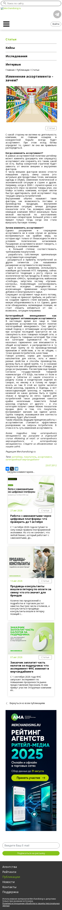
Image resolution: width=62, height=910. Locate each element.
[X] (12, 469)
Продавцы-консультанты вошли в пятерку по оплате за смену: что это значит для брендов (30, 590)
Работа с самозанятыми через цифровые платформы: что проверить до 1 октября (30, 519)
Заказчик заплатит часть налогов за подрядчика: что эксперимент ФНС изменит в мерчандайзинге (29, 667)
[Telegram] (16, 469)
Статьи (45, 510)
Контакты (9, 887)
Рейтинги (9, 872)
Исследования (16, 56)
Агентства (9, 867)
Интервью (13, 64)
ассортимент (45, 456)
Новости (8, 882)
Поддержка (10, 892)
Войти (55, 23)
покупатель (30, 456)
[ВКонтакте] (7, 469)
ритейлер (17, 456)
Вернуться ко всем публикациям (27, 703)
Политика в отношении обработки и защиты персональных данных (31, 904)
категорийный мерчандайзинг (22, 459)
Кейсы (10, 48)
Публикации (11, 877)
